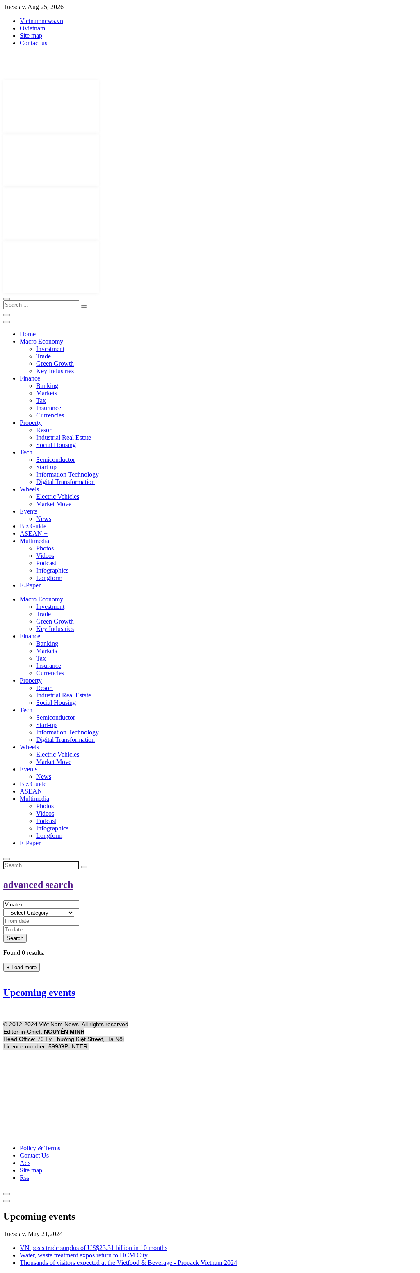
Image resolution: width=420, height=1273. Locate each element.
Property (31, 422)
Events (28, 511)
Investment (50, 348)
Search (15, 938)
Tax (41, 400)
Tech (26, 452)
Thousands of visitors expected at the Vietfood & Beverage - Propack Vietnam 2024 (128, 1262)
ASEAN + (34, 533)
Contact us (33, 42)
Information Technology (67, 474)
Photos (45, 548)
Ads (25, 1162)
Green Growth (55, 363)
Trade (43, 356)
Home (28, 333)
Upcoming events (39, 992)
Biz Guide (33, 526)
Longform (49, 577)
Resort (44, 430)
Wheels (29, 489)
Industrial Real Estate (63, 437)
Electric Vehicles (57, 496)
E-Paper (30, 585)
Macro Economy (41, 341)
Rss (24, 1177)
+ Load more (22, 967)
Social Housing (56, 444)
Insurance (48, 407)
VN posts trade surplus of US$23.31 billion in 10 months (93, 1247)
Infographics (52, 570)
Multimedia (34, 540)
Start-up (46, 466)
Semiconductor (55, 459)
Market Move (53, 503)
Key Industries (55, 370)
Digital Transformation (65, 481)
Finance (30, 378)
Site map (31, 35)
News (43, 518)
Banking (47, 385)
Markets (46, 393)
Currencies (50, 415)
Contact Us (34, 1155)
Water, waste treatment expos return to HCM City (84, 1255)
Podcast (46, 563)
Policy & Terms (40, 1148)
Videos (45, 555)
